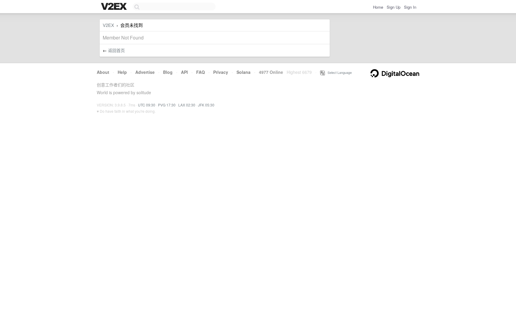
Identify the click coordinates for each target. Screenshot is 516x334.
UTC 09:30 (146, 104)
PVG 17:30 (167, 104)
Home (378, 7)
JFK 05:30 (206, 104)
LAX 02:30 (186, 104)
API (184, 72)
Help (122, 72)
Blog (168, 72)
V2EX (108, 25)
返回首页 (116, 50)
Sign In (410, 7)
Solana (243, 72)
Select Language (338, 72)
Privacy (220, 72)
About (103, 72)
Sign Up (393, 7)
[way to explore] (115, 7)
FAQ (200, 72)
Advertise (145, 72)
